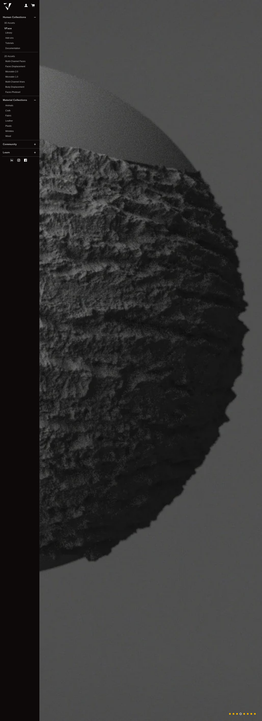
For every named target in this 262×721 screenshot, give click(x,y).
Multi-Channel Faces (15, 61)
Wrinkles (9, 131)
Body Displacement (14, 87)
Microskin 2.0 (11, 71)
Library (8, 33)
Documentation (12, 48)
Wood (8, 136)
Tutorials (9, 43)
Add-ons (9, 38)
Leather (9, 121)
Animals (9, 105)
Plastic (8, 126)
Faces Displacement (15, 66)
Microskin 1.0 (11, 77)
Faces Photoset (12, 92)
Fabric (8, 115)
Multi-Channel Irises (15, 82)
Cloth (8, 110)
